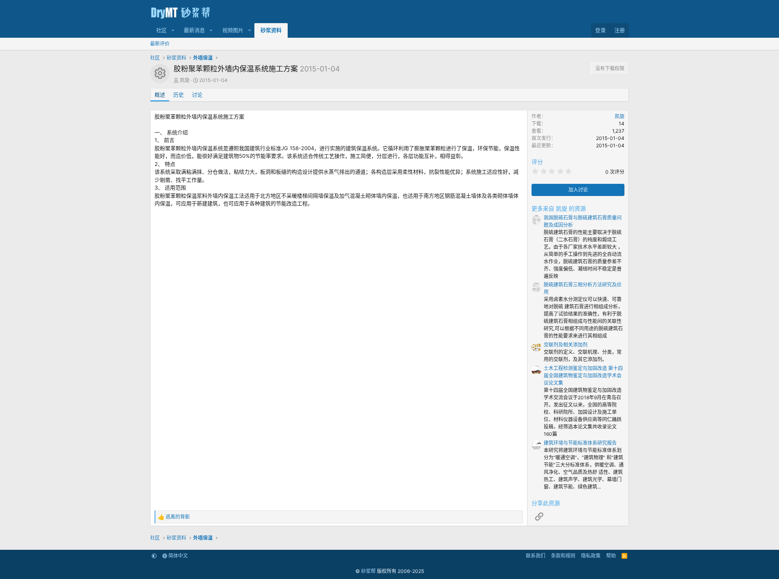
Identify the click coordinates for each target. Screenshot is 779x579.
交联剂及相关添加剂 (565, 345)
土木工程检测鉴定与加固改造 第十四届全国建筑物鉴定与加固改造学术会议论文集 (583, 375)
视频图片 (232, 30)
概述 (160, 94)
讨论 (197, 94)
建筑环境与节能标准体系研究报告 (580, 443)
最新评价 (160, 44)
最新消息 (194, 30)
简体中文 (177, 556)
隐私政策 (590, 556)
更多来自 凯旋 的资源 (559, 208)
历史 (178, 94)
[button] (173, 30)
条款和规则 (563, 556)
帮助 (611, 556)
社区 (161, 30)
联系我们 (535, 556)
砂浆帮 (368, 571)
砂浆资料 (271, 30)
